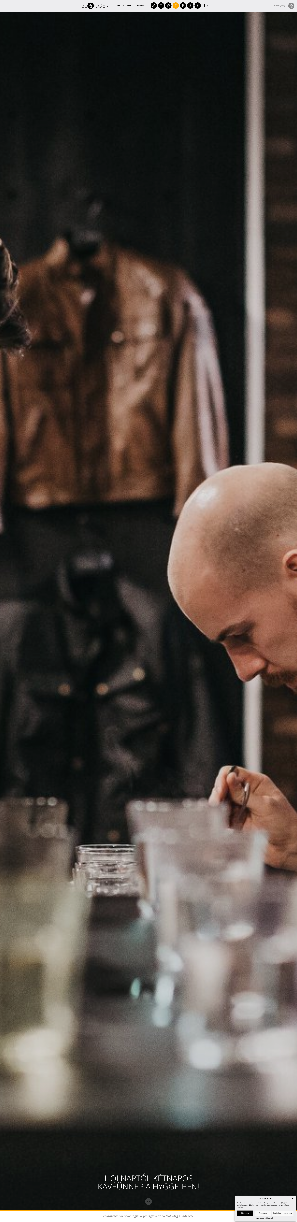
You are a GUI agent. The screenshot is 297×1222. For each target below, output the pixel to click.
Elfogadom (245, 1213)
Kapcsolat (142, 6)
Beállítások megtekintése (282, 1213)
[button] (292, 1198)
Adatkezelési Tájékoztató (264, 1218)
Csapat (130, 6)
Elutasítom (263, 1213)
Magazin (120, 6)
